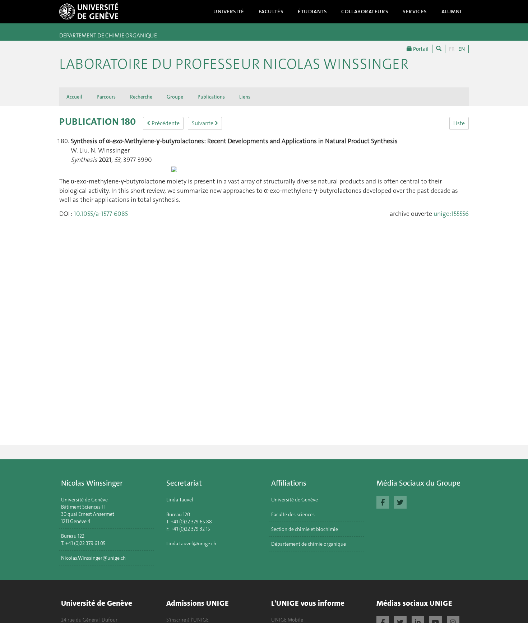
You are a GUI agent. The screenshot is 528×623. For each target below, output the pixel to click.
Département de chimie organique (308, 544)
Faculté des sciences (293, 514)
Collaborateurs (364, 11)
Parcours (106, 97)
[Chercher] (438, 49)
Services (415, 11)
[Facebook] (383, 501)
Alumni (451, 11)
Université (228, 11)
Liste (459, 123)
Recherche (141, 97)
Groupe (175, 97)
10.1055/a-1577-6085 (101, 213)
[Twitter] (400, 501)
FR (452, 49)
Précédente (165, 123)
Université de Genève (294, 499)
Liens (244, 97)
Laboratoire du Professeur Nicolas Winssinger (233, 64)
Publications (211, 97)
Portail (420, 49)
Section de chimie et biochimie (304, 529)
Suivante (203, 123)
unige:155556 (451, 213)
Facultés (271, 11)
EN (461, 49)
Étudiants (312, 11)
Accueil (74, 97)
